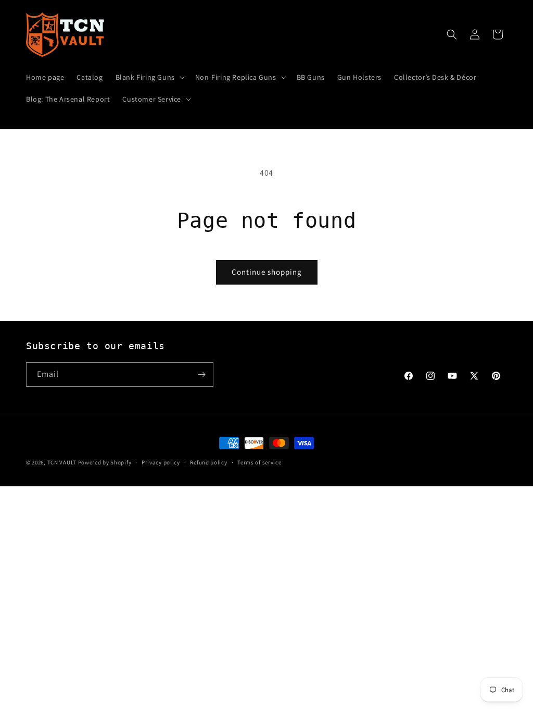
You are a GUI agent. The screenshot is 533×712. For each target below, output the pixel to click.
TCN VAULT (62, 462)
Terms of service (259, 462)
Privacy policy (161, 462)
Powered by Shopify (105, 462)
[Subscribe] (201, 374)
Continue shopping (267, 272)
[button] (149, 77)
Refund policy (208, 462)
